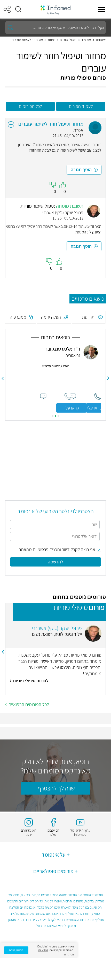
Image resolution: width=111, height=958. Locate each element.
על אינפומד (54, 854)
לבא (2, 378)
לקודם (108, 378)
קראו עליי (71, 408)
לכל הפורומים (30, 106)
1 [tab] (58, 416)
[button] (18, 9)
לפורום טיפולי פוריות (31, 681)
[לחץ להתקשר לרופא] (68, 396)
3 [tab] (52, 416)
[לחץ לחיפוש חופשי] (10, 27)
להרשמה (55, 562)
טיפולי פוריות (68, 40)
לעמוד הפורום (81, 106)
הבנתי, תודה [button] (16, 950)
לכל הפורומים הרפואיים (29, 704)
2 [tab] (55, 416)
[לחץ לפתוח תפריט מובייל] (101, 9)
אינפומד (100, 40)
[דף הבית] (55, 9)
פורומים (86, 40)
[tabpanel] (56, 378)
